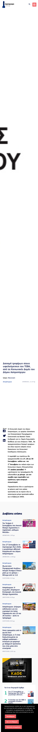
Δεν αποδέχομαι (12, 722)
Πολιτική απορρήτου (13, 727)
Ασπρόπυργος (7, 382)
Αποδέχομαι (11, 716)
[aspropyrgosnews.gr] (8, 7)
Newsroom (11, 378)
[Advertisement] (19, 405)
